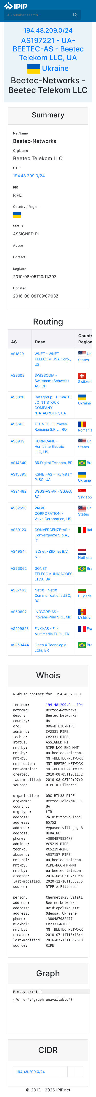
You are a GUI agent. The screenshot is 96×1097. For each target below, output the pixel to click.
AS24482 (18, 491)
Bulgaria (85, 596)
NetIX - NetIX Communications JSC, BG (53, 595)
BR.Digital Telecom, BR (53, 463)
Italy (90, 529)
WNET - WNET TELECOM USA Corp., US (53, 359)
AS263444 (20, 645)
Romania (85, 430)
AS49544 (19, 551)
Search (75, 15)
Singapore (86, 497)
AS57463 (18, 590)
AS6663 (18, 424)
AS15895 (18, 474)
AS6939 (18, 441)
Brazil (91, 463)
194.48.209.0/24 (48, 30)
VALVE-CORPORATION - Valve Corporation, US (53, 513)
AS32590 (19, 508)
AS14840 (18, 463)
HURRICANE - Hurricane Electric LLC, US (49, 446)
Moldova (85, 617)
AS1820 (17, 353)
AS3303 (18, 375)
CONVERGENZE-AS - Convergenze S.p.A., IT (52, 535)
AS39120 (18, 529)
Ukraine (54, 68)
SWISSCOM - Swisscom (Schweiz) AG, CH (52, 380)
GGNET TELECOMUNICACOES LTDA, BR (53, 573)
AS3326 (17, 397)
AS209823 (20, 628)
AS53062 (19, 568)
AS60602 (19, 612)
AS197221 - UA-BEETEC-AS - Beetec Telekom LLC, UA (48, 49)
